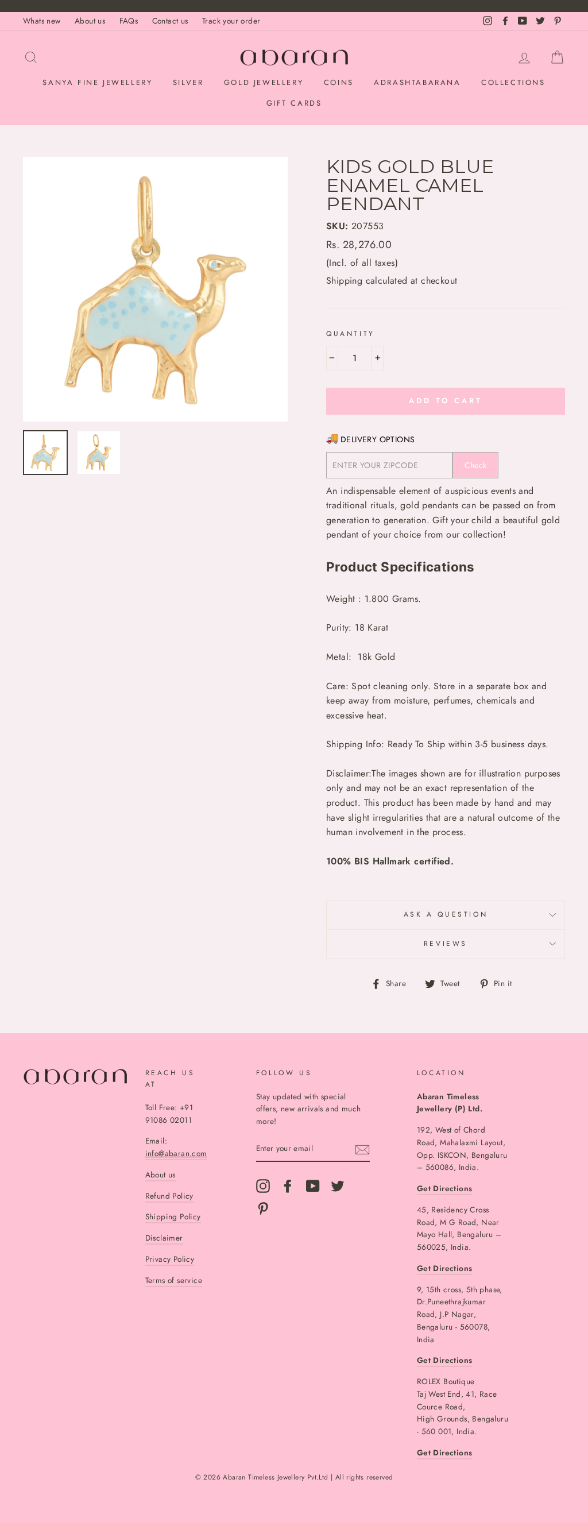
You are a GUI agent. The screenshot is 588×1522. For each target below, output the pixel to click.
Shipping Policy (173, 1216)
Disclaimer (164, 1237)
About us (90, 20)
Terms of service (173, 1280)
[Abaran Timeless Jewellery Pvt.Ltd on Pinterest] (263, 1208)
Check (476, 465)
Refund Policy (169, 1196)
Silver (188, 82)
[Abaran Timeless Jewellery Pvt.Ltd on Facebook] (288, 1186)
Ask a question (446, 914)
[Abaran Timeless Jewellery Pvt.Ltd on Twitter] (338, 1186)
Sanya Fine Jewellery (97, 82)
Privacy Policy (170, 1259)
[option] (155, 289)
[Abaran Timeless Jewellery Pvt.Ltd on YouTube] (313, 1186)
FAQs (128, 20)
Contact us (170, 20)
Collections (513, 82)
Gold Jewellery (263, 82)
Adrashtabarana (417, 82)
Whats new (42, 20)
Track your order (231, 20)
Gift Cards (294, 103)
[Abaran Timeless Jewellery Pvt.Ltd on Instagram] (263, 1186)
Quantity (350, 334)
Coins (339, 82)
